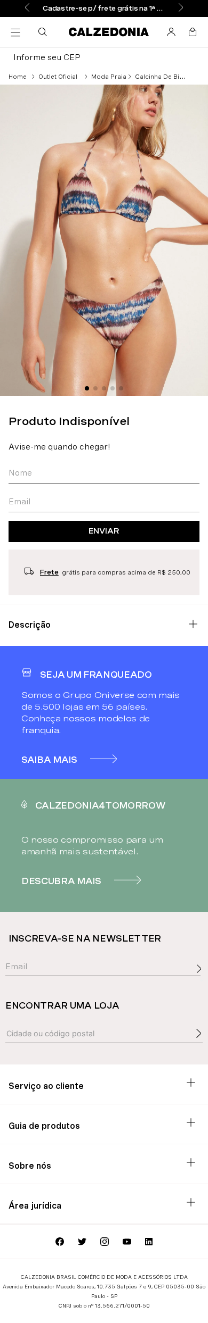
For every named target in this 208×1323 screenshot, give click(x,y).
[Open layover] (202, 980)
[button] (44, 32)
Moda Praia (108, 76)
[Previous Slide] (27, 8)
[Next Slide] (180, 8)
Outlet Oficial (57, 76)
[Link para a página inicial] (18, 76)
